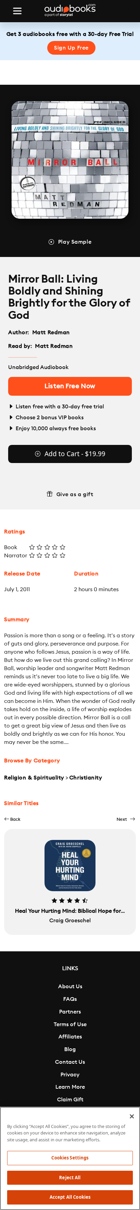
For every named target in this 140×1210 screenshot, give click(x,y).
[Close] (131, 1116)
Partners (70, 1012)
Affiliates (70, 1036)
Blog (70, 1049)
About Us (70, 986)
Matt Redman (51, 332)
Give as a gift (74, 494)
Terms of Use (70, 1024)
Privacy (70, 1074)
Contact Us (70, 1062)
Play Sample (74, 242)
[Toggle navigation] (17, 10)
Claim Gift (70, 1099)
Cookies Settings (69, 1158)
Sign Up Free (71, 48)
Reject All (70, 1177)
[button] (12, 819)
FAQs (70, 999)
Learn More (70, 1087)
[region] (70, 1158)
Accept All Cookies (70, 1197)
